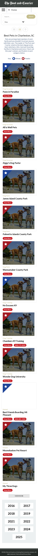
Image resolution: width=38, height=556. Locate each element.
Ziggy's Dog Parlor (12, 163)
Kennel (5, 409)
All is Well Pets (10, 127)
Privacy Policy (27, 554)
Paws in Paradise (11, 91)
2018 (11, 513)
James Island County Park (15, 198)
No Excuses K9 (10, 305)
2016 (11, 505)
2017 (26, 505)
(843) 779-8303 (20, 345)
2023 (11, 529)
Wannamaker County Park (15, 270)
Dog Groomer (8, 89)
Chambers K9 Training (13, 341)
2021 (11, 521)
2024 (26, 529)
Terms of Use (19, 554)
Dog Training (7, 303)
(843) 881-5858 (20, 419)
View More (7, 96)
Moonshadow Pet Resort (15, 450)
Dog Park (6, 196)
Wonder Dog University (14, 376)
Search (31, 16)
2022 (26, 521)
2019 (26, 513)
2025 (19, 537)
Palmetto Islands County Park (17, 234)
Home (14, 10)
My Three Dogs (10, 486)
